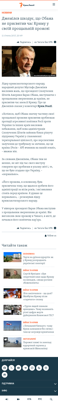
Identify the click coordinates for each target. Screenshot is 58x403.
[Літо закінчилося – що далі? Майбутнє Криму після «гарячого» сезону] (12, 293)
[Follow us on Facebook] (4, 368)
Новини (7, 13)
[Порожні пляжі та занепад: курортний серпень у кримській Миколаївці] (12, 342)
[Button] (24, 42)
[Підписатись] (4, 375)
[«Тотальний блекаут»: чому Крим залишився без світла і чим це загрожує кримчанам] (12, 326)
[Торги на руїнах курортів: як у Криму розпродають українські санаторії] (12, 257)
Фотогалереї (29, 339)
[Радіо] (6, 399)
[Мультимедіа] (18, 399)
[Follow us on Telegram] (25, 368)
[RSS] (39, 368)
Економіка (29, 254)
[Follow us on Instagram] (32, 368)
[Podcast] (46, 368)
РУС (40, 399)
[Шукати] (51, 399)
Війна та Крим (30, 270)
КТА (29, 399)
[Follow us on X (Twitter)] (11, 368)
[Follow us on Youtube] (18, 368)
